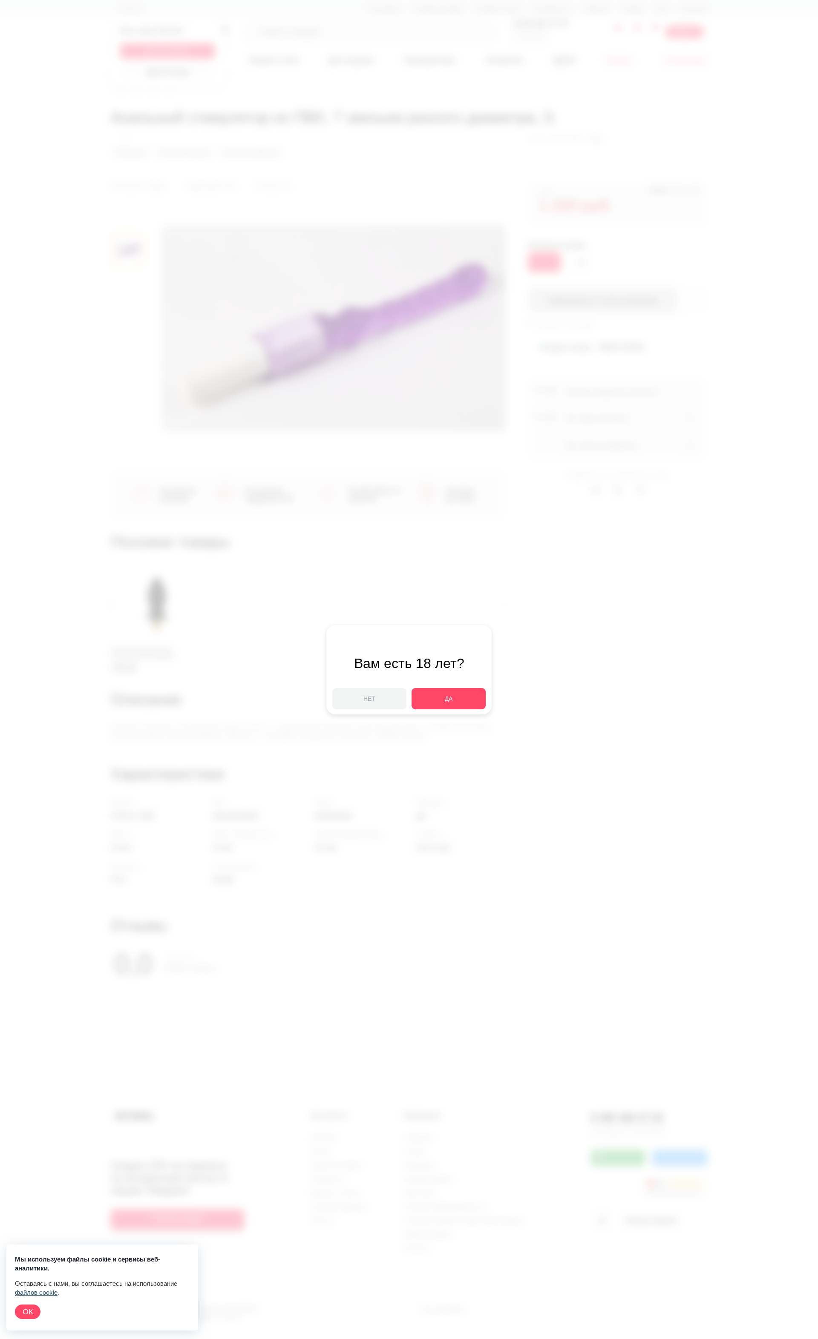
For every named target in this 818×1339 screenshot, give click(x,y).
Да (448, 698)
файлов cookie (36, 1292)
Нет (369, 698)
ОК (28, 1311)
